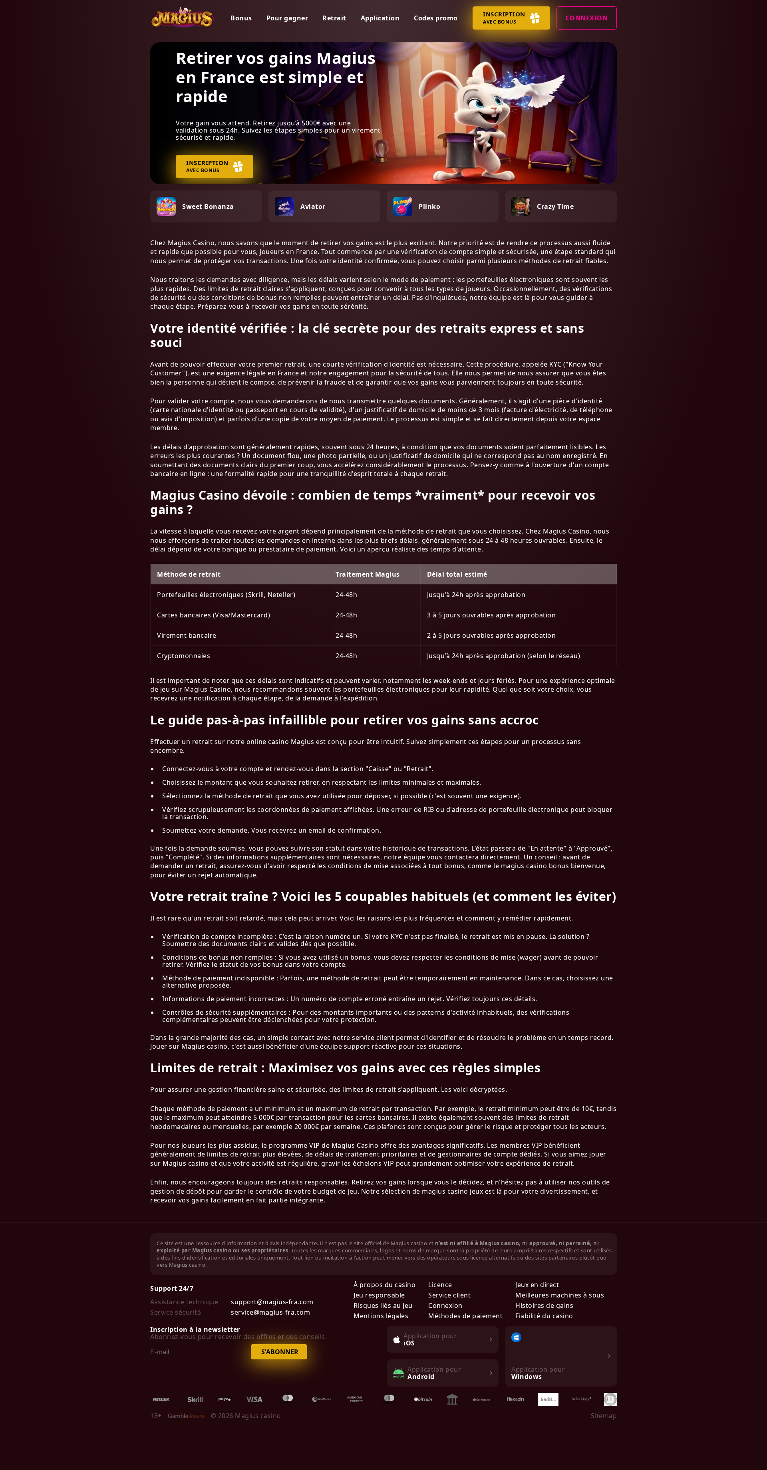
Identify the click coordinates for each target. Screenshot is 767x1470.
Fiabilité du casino (544, 1315)
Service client (449, 1295)
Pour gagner (287, 18)
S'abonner (279, 1351)
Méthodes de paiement (465, 1315)
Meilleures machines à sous (559, 1295)
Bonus (241, 18)
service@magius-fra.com (270, 1312)
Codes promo (436, 18)
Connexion (587, 18)
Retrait (334, 18)
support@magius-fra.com (272, 1301)
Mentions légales (381, 1315)
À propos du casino (384, 1284)
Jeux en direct (537, 1284)
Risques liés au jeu (383, 1305)
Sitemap (604, 1415)
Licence (440, 1284)
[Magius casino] (183, 18)
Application (380, 18)
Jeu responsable (379, 1295)
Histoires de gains (544, 1305)
